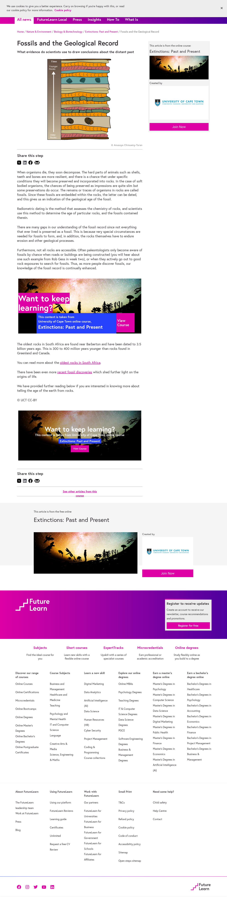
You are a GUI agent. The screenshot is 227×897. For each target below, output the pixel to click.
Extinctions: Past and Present (101, 31)
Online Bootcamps (25, 708)
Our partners (91, 802)
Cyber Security (92, 730)
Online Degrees (24, 717)
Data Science (91, 711)
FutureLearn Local (52, 19)
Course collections (94, 758)
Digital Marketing (94, 683)
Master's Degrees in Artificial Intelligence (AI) (164, 765)
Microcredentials (24, 700)
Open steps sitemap (129, 860)
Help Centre (160, 810)
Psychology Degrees (130, 692)
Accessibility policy (129, 844)
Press (77, 19)
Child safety (160, 802)
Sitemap (123, 852)
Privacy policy (126, 810)
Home (20, 31)
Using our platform (60, 802)
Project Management (95, 738)
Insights (94, 19)
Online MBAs (125, 683)
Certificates (56, 827)
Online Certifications (27, 692)
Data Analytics (92, 692)
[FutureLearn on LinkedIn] (52, 887)
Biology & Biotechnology (68, 31)
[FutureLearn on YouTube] (44, 887)
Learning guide (58, 819)
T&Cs (121, 802)
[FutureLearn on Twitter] (35, 887)
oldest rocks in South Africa (80, 362)
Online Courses (24, 683)
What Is (131, 19)
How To (113, 19)
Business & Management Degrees (125, 755)
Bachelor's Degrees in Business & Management (199, 754)
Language (55, 735)
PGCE (121, 730)
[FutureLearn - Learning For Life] (201, 886)
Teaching (55, 705)
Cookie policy (126, 827)
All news (24, 19)
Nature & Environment (38, 31)
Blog (18, 830)
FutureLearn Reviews (61, 810)
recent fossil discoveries (74, 372)
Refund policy (126, 819)
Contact (157, 819)
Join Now (179, 127)
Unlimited (55, 835)
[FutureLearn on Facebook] (19, 887)
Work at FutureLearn (26, 813)
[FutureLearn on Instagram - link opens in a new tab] (27, 887)
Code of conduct (128, 835)
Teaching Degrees (128, 700)
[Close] (221, 8)
